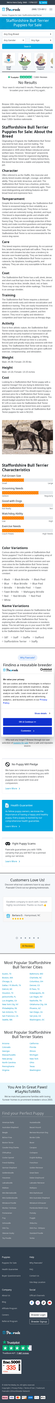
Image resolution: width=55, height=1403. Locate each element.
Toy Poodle (6, 1238)
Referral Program (9, 1321)
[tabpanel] (27, 909)
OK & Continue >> (27, 722)
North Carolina (9, 1062)
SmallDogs (8, 68)
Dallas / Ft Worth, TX (11, 985)
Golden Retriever (36, 1167)
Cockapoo (34, 1152)
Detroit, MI (7, 989)
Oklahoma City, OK (38, 1004)
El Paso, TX (35, 989)
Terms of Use (29, 1388)
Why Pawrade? (36, 1263)
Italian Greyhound (37, 1177)
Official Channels (37, 1295)
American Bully (8, 1122)
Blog (4, 1302)
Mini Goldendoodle (9, 1198)
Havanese (6, 1177)
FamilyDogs (25, 68)
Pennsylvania (8, 1066)
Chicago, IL (7, 981)
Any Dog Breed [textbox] (11, 34)
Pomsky (33, 1213)
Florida (33, 1047)
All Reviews (27, 945)
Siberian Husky (8, 1233)
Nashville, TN (36, 1000)
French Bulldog (8, 1162)
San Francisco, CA (10, 1015)
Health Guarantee (10, 1269)
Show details (41, 713)
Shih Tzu (5, 1228)
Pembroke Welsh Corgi (39, 1208)
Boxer (32, 1142)
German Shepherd (9, 1167)
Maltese (5, 1188)
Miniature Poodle (9, 1203)
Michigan (34, 1054)
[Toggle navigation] (50, 9)
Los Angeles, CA (9, 1000)
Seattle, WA (7, 1019)
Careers (5, 1314)
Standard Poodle (36, 1233)
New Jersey (7, 1058)
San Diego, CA (36, 1012)
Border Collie (35, 1137)
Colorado (6, 1047)
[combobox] (26, 34)
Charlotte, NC (36, 977)
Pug (3, 1218)
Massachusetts (9, 1054)
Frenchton (34, 1162)
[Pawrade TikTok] (44, 1302)
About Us (6, 1295)
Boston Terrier (7, 1142)
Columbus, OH (36, 981)
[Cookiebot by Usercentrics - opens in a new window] (40, 670)
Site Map (33, 1282)
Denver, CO (35, 985)
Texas (32, 1066)
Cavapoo (33, 1147)
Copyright (6, 1388)
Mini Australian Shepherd (40, 1198)
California (34, 1043)
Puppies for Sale (14, 15)
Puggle (32, 1218)
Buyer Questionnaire (11, 1275)
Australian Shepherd (10, 1127)
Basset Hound (35, 1127)
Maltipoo (33, 1188)
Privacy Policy (17, 1388)
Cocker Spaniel (8, 1157)
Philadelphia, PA (9, 1008)
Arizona (5, 1043)
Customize (26, 731)
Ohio (32, 1062)
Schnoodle (6, 1223)
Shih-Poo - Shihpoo (37, 1228)
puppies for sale (20, 743)
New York (34, 1058)
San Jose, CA (35, 1015)
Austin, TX (6, 973)
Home (4, 15)
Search (27, 46)
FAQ (31, 1269)
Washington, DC (37, 1019)
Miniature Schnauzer (38, 1203)
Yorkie (32, 1238)
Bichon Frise (7, 1137)
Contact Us (34, 1275)
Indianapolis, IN (37, 993)
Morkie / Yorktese (9, 1208)
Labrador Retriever (37, 1183)
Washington (35, 1070)
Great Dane (34, 1172)
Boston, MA (7, 977)
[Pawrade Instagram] (38, 1302)
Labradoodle (7, 1183)
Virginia (5, 1070)
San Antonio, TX (9, 1012)
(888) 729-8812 (39, 9)
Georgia (5, 1051)
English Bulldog (36, 1157)
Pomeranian (7, 1213)
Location (41, 1282)
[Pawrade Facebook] (32, 1302)
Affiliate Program (9, 1308)
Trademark (40, 1388)
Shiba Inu (33, 1223)
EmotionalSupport (41, 68)
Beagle (5, 1132)
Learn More (11, 788)
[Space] (11, 1332)
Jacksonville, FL (9, 996)
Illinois (33, 1051)
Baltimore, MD (36, 973)
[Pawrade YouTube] (50, 1302)
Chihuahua (6, 1152)
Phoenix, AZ (35, 1008)
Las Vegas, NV (36, 996)
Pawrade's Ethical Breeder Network (16, 1391)
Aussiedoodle (35, 1122)
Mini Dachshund (36, 1193)
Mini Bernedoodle (9, 1193)
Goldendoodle (8, 1172)
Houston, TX (7, 993)
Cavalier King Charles (10, 1147)
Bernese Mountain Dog (39, 1132)
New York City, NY (10, 1004)
